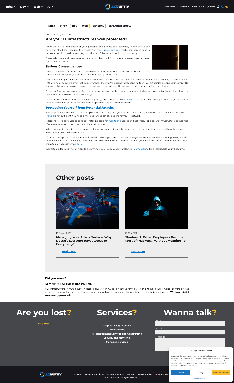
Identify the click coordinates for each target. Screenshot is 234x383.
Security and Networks (116, 337)
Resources (169, 6)
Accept (180, 372)
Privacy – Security (115, 374)
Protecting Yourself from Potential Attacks (80, 107)
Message (160, 337)
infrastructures (112, 50)
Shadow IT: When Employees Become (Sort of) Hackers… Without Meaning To (155, 238)
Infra (9, 6)
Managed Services (117, 342)
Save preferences (221, 372)
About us (197, 6)
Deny (200, 372)
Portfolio (185, 6)
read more (69, 251)
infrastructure (131, 99)
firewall (50, 115)
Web (36, 6)
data (79, 143)
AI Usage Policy (145, 374)
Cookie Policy (199, 378)
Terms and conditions (94, 374)
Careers (77, 374)
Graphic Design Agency (117, 325)
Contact (211, 6)
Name (158, 320)
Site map (131, 374)
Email (158, 328)
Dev (23, 6)
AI (49, 6)
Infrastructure (117, 329)
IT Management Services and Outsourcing (117, 333)
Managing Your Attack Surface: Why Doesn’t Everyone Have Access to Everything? (84, 240)
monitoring (114, 120)
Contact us (140, 148)
